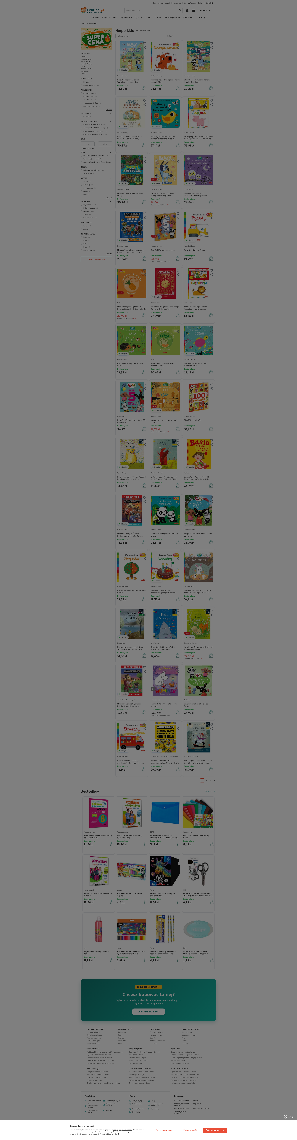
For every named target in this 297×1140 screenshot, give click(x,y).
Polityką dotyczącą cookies (122, 1130)
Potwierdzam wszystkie (215, 1130)
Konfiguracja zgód (190, 1130)
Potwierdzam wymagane (165, 1130)
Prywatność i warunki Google (109, 1134)
